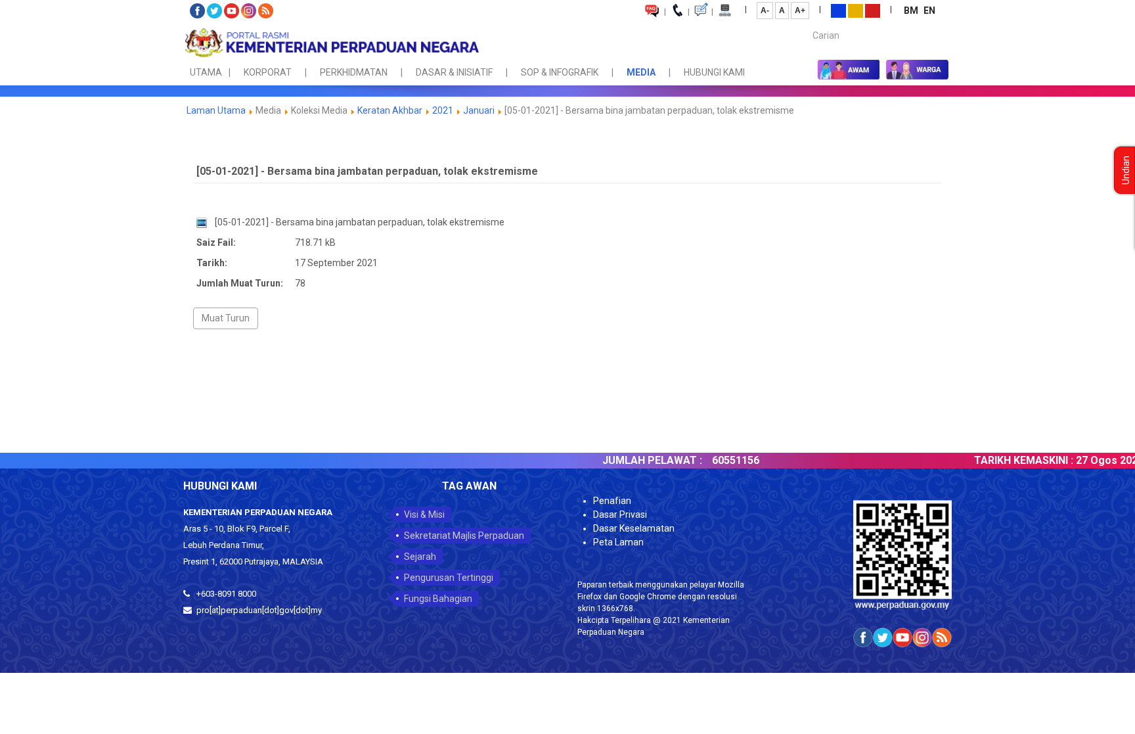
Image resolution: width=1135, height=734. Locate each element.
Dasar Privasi (620, 514)
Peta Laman (618, 542)
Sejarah (420, 556)
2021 (442, 110)
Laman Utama (216, 110)
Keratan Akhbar (389, 110)
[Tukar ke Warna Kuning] (855, 10)
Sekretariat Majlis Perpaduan (464, 535)
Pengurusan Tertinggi (448, 577)
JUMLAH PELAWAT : (624, 460)
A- (765, 10)
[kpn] (331, 42)
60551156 (707, 460)
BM (912, 10)
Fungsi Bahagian (438, 598)
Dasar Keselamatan (634, 528)
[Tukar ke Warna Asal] (838, 10)
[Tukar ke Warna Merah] (872, 10)
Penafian (612, 500)
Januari (479, 110)
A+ (800, 10)
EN (929, 10)
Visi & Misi (424, 514)
